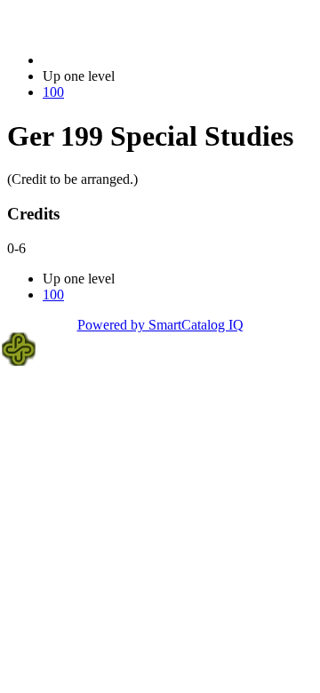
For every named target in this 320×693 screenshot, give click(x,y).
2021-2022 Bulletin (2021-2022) (134, 60)
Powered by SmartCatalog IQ (160, 324)
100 (53, 92)
